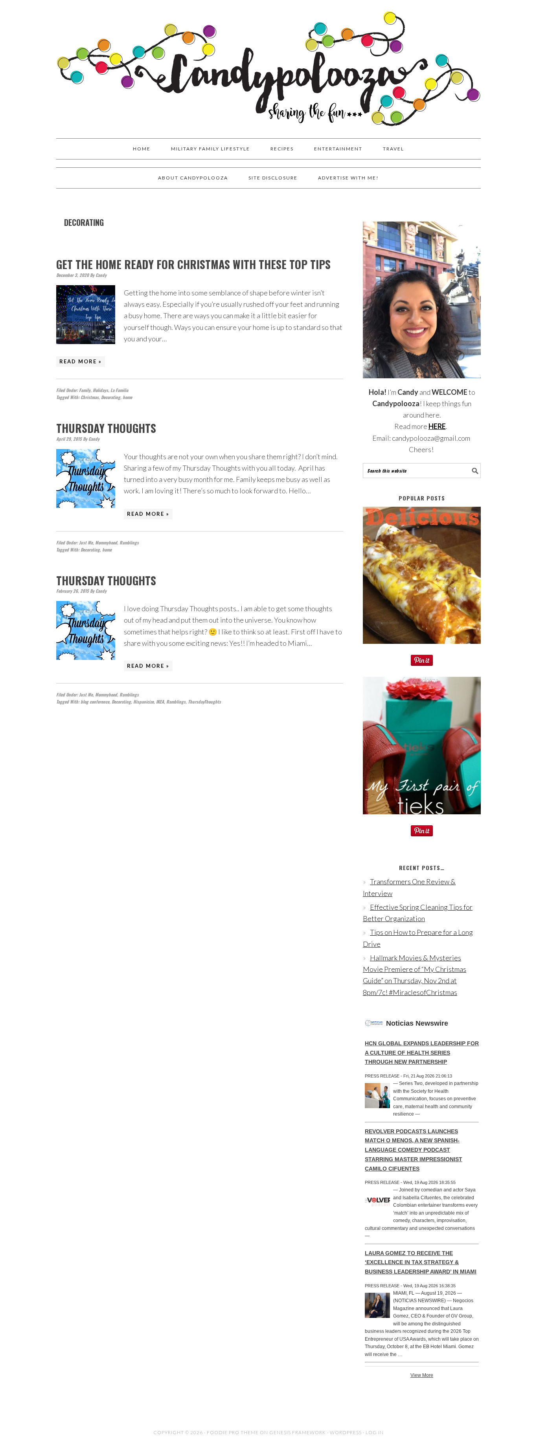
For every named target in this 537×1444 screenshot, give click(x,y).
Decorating (110, 397)
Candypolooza (268, 65)
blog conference (95, 701)
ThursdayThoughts (204, 701)
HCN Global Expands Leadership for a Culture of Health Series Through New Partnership (422, 1052)
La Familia (119, 390)
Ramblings (129, 542)
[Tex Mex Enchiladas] (422, 649)
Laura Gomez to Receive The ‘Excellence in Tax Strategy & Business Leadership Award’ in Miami (420, 1262)
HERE (437, 426)
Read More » (80, 361)
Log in (375, 1432)
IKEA (160, 701)
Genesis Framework (297, 1432)
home (127, 397)
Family (84, 390)
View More (421, 1375)
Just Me (86, 542)
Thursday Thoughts (106, 428)
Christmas (90, 397)
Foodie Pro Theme (233, 1432)
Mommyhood (106, 542)
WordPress (346, 1432)
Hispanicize (143, 701)
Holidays (100, 390)
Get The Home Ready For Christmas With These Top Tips (193, 264)
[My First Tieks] (422, 819)
